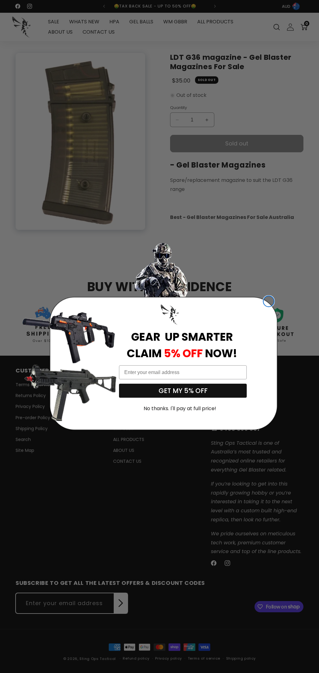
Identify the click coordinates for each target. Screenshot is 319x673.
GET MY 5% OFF (183, 390)
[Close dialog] (268, 301)
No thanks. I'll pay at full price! (180, 408)
